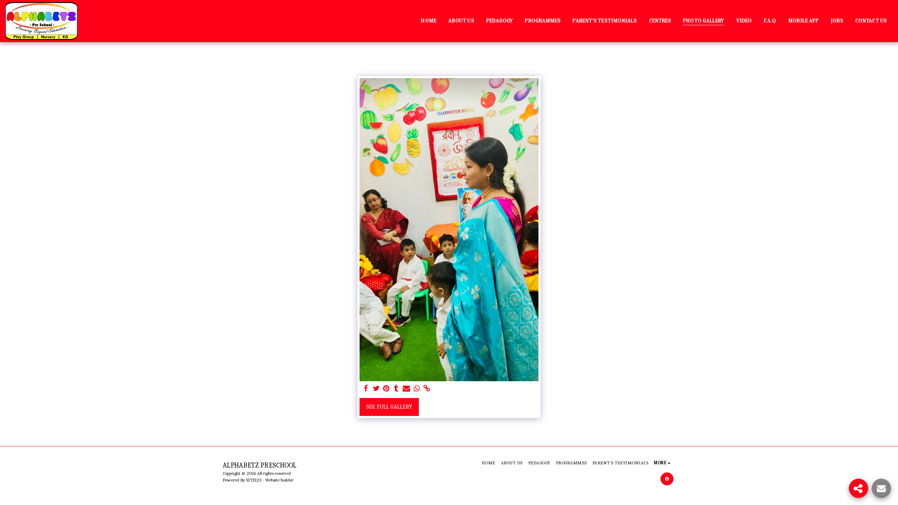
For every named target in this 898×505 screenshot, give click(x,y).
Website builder (279, 480)
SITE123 (254, 480)
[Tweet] (376, 389)
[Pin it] (386, 389)
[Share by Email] (406, 389)
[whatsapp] (416, 389)
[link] (426, 389)
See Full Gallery (389, 406)
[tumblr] (396, 389)
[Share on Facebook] (366, 389)
